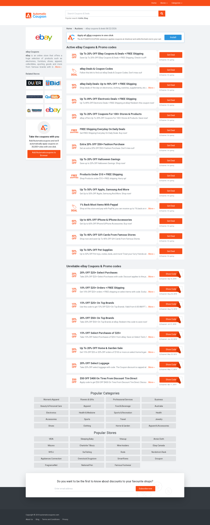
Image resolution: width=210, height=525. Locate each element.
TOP (204, 522)
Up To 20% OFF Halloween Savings (100, 159)
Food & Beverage (123, 406)
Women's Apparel (51, 399)
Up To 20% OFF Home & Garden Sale (101, 348)
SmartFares (123, 458)
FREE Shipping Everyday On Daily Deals (102, 129)
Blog (37, 519)
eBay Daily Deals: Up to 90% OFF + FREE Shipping (108, 83)
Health (159, 413)
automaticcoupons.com (49, 515)
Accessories (51, 419)
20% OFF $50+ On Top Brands (97, 317)
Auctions (79, 28)
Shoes (51, 426)
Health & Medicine (87, 413)
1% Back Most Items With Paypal (99, 204)
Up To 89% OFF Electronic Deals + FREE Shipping (108, 98)
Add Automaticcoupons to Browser (44, 154)
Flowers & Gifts (87, 399)
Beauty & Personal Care (51, 406)
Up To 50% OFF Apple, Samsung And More (104, 189)
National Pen (87, 465)
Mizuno (51, 445)
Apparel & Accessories (159, 426)
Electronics (51, 413)
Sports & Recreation (123, 413)
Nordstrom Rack (159, 452)
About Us (29, 519)
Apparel (87, 406)
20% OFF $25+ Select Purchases (98, 272)
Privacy (65, 519)
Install (173, 37)
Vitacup (123, 439)
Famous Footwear (123, 465)
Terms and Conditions (51, 519)
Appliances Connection (51, 458)
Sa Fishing (87, 452)
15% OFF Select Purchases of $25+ (100, 332)
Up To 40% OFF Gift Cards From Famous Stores (108, 234)
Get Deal (171, 55)
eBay (28, 55)
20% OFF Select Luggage (94, 363)
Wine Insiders (123, 445)
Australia (159, 406)
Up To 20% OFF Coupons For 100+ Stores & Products (111, 113)
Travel (123, 419)
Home (153, 3)
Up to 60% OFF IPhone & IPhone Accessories (106, 219)
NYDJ (51, 452)
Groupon (159, 458)
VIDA (51, 439)
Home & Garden (123, 426)
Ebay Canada (159, 445)
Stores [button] (163, 3)
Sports (87, 419)
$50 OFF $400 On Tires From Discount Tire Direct (108, 378)
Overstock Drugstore (87, 458)
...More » (57, 67)
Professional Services (123, 399)
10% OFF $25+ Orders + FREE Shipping (102, 287)
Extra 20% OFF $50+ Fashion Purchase (102, 144)
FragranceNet (51, 465)
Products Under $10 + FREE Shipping (101, 174)
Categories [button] (176, 3)
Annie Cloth (159, 439)
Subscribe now (145, 488)
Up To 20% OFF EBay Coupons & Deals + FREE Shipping (111, 53)
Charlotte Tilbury (87, 445)
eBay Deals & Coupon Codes (96, 68)
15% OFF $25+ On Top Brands (97, 302)
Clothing (87, 426)
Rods (123, 452)
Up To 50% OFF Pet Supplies (96, 249)
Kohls (80, 18)
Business (159, 399)
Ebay (86, 18)
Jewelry (158, 419)
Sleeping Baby (87, 439)
